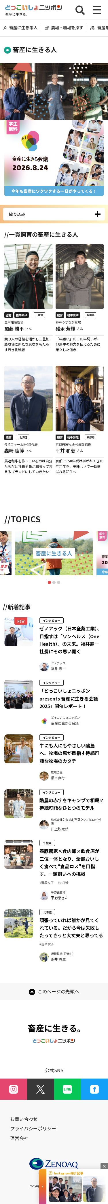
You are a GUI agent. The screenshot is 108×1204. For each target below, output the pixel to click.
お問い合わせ (24, 1119)
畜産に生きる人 (23, 27)
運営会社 (19, 1138)
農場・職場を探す (67, 27)
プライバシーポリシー (33, 1128)
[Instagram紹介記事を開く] (42, 1186)
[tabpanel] (54, 553)
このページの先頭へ (58, 991)
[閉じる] (104, 1166)
